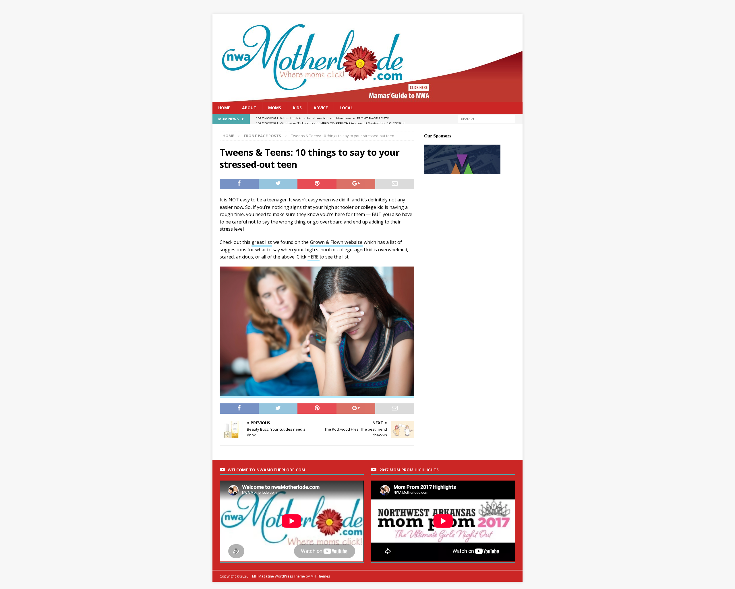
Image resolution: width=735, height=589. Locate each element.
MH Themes (320, 576)
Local (346, 107)
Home (224, 107)
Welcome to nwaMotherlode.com (266, 470)
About (249, 107)
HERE (313, 257)
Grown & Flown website (336, 242)
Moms (274, 107)
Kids (297, 107)
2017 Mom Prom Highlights (409, 470)
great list (262, 242)
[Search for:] (486, 118)
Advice (321, 107)
